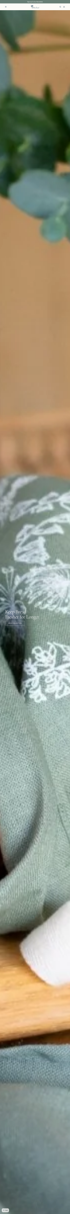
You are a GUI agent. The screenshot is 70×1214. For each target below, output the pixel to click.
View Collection (15, 623)
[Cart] (64, 7)
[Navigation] (6, 7)
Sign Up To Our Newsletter (35, 1)
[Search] (60, 7)
